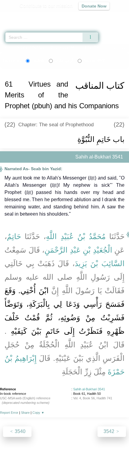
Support (46, 449)
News (28, 449)
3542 (110, 431)
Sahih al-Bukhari (31, 47)
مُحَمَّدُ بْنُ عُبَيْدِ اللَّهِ (76, 236)
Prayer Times (87, 16)
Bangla (94, 61)
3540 (20, 431)
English (38, 61)
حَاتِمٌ (14, 236)
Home (7, 47)
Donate (115, 449)
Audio (111, 16)
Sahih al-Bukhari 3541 (89, 389)
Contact (95, 449)
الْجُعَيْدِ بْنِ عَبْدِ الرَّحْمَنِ (78, 250)
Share (25, 412)
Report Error (9, 412)
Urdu (64, 61)
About (12, 449)
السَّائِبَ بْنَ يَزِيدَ (99, 263)
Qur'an (40, 16)
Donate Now (94, 6)
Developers (71, 449)
